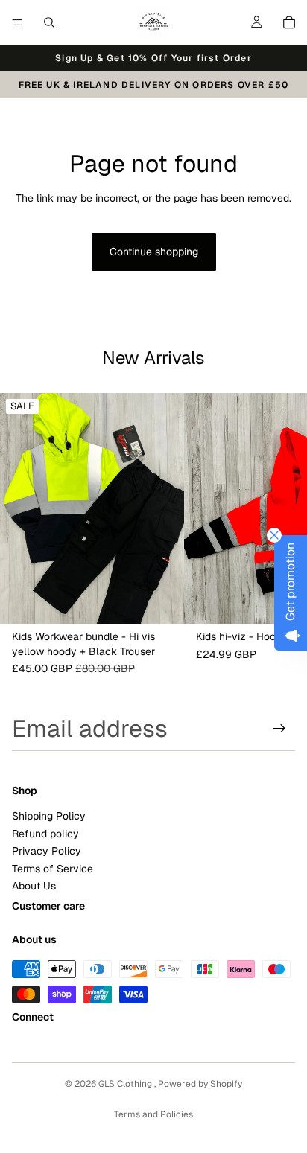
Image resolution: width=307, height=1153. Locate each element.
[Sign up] (279, 728)
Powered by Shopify (200, 1084)
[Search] (49, 22)
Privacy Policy (46, 850)
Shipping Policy (49, 816)
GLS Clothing (126, 1084)
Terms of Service (52, 868)
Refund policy (45, 833)
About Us (34, 885)
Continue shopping (154, 251)
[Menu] (17, 22)
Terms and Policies (153, 1114)
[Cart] (289, 22)
